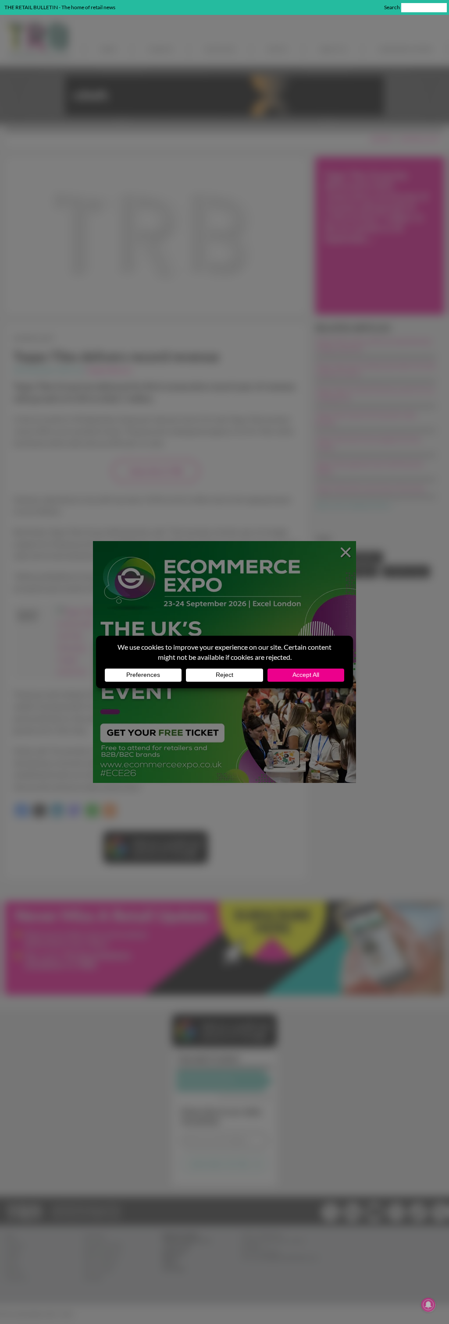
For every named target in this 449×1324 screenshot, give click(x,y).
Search (392, 7)
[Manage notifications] (428, 1305)
